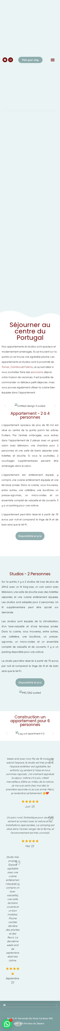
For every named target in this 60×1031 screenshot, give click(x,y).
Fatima (28, 366)
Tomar (5, 366)
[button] (52, 60)
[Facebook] (5, 59)
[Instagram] (10, 59)
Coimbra (16, 366)
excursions (37, 372)
